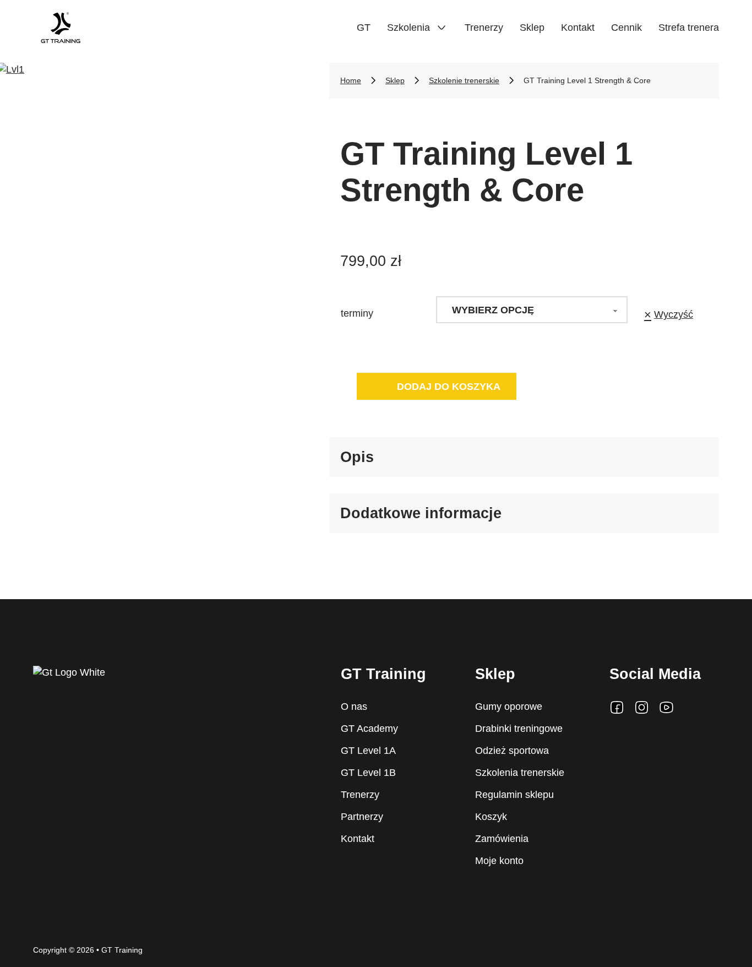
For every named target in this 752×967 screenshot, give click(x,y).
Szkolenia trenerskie (519, 772)
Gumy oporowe (508, 706)
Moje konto (499, 860)
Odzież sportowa (512, 750)
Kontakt (578, 27)
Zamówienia (501, 838)
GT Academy (369, 728)
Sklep (532, 27)
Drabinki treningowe (519, 728)
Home (350, 81)
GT (363, 27)
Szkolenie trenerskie (464, 81)
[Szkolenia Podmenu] (441, 27)
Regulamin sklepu (514, 794)
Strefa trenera (688, 27)
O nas (354, 706)
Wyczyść (673, 314)
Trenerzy (484, 27)
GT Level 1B (368, 772)
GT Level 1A (368, 750)
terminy (357, 313)
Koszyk (491, 816)
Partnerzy (362, 816)
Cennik (626, 27)
